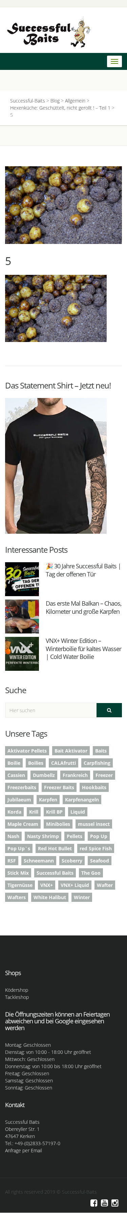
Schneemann (39, 860)
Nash (13, 836)
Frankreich (75, 775)
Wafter (105, 885)
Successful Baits (55, 873)
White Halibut (50, 897)
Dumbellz (44, 775)
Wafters (16, 897)
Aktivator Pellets (27, 750)
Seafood (99, 860)
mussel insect (94, 824)
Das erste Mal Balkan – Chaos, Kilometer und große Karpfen (83, 607)
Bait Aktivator (71, 750)
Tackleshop (17, 997)
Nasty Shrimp (43, 836)
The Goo (91, 873)
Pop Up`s (18, 848)
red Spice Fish (96, 848)
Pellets (74, 836)
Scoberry (72, 860)
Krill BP (54, 812)
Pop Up (98, 836)
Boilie (13, 763)
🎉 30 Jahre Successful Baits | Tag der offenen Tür (83, 570)
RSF (11, 860)
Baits (101, 750)
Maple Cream (22, 824)
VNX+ (46, 885)
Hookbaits (94, 787)
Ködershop (16, 990)
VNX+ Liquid (75, 885)
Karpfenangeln (82, 799)
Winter (82, 897)
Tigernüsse (20, 885)
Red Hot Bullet (55, 848)
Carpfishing (97, 763)
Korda (14, 812)
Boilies (35, 763)
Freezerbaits (21, 787)
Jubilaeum (19, 799)
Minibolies (58, 824)
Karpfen (48, 799)
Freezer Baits (59, 787)
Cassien (16, 775)
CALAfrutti (63, 763)
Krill (33, 812)
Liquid (77, 812)
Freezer (104, 775)
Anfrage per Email (23, 1150)
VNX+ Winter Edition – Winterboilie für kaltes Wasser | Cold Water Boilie (83, 649)
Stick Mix (18, 873)
